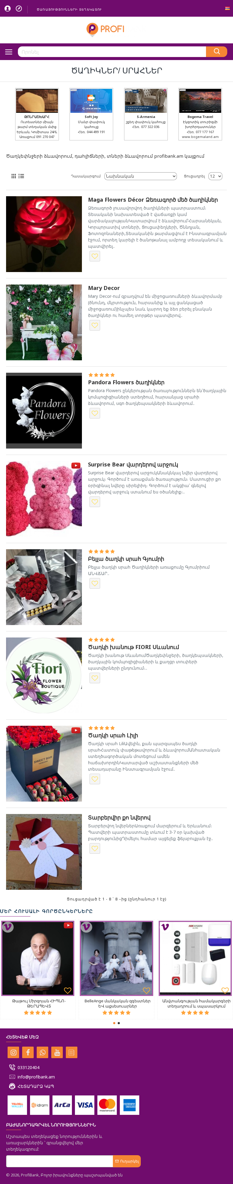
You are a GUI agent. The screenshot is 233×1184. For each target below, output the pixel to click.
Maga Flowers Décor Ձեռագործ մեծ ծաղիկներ (153, 199)
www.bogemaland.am (200, 136)
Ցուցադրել (194, 176)
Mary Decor (104, 287)
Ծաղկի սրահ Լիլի (113, 735)
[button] (114, 1023)
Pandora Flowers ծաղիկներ (126, 382)
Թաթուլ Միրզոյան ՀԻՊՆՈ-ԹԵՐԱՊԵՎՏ (39, 1003)
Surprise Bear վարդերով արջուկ (133, 464)
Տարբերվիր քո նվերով (119, 817)
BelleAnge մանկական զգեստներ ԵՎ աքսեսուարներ (117, 1003)
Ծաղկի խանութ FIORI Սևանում (133, 647)
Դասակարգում (86, 176)
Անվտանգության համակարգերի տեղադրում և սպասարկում (196, 1003)
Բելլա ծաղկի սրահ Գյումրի (126, 558)
